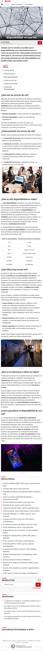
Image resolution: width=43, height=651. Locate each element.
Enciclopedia (29, 4)
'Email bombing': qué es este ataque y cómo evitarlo (21, 511)
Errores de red (9, 70)
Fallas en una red (10, 80)
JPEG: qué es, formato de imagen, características (20, 573)
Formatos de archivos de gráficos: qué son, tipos (20, 524)
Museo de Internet (17, 4)
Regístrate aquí (7, 640)
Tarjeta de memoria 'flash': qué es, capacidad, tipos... (21, 508)
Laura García (5, 42)
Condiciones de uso (22, 640)
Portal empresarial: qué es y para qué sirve (18, 527)
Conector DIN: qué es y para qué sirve (16, 489)
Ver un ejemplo (37, 588)
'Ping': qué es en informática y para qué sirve (18, 541)
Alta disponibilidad (11, 77)
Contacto (18, 642)
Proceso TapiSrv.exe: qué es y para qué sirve (18, 502)
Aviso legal (25, 642)
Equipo (14, 640)
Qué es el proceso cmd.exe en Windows (17, 560)
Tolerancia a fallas (10, 84)
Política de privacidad (34, 640)
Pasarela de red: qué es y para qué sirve (17, 505)
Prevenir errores (9, 74)
